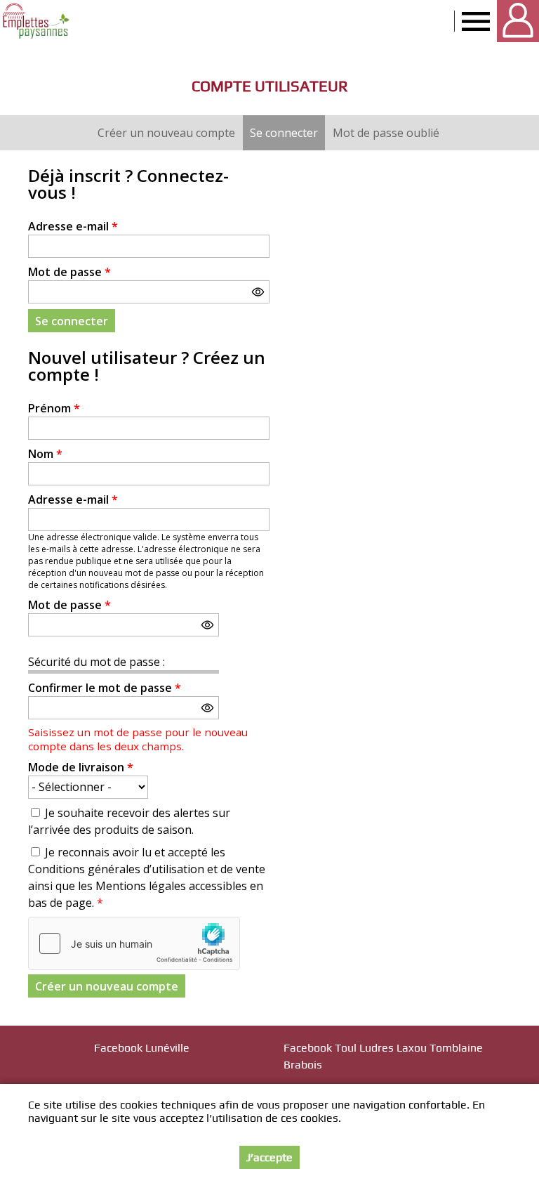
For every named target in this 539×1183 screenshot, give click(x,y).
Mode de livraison (80, 767)
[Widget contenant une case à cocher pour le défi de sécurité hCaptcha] (134, 943)
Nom (45, 454)
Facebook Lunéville (141, 1047)
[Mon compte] (518, 21)
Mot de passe (69, 272)
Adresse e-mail (73, 226)
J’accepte (269, 1157)
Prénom (54, 408)
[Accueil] (37, 21)
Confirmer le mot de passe (104, 687)
